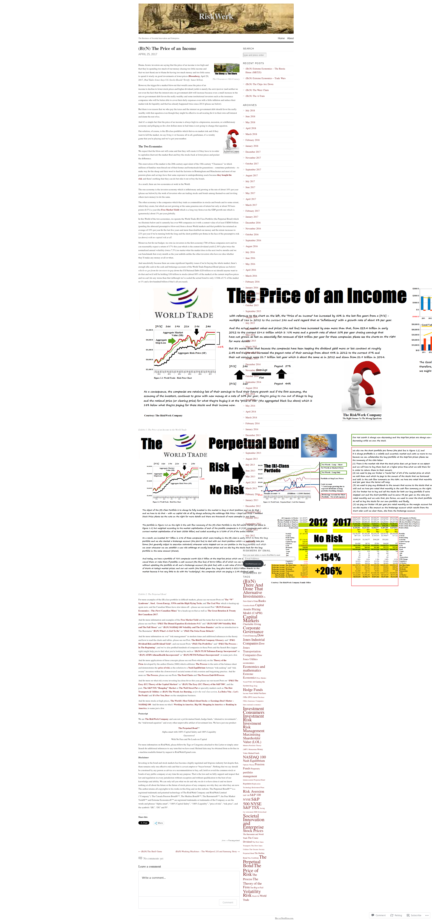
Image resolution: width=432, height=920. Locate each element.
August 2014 (252, 387)
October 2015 (252, 305)
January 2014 (252, 429)
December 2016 (253, 222)
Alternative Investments (253, 594)
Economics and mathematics (254, 668)
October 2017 (252, 163)
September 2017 (253, 169)
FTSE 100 (251, 682)
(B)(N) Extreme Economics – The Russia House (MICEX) (265, 70)
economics (248, 662)
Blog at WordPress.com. (284, 918)
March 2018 (251, 134)
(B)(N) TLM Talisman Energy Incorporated (215, 651)
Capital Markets (251, 618)
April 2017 (251, 199)
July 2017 (250, 181)
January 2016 (252, 287)
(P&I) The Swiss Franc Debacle (199, 630)
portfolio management (250, 774)
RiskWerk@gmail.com (253, 564)
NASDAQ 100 (254, 757)
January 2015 (252, 358)
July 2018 (250, 110)
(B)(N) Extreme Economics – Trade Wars (266, 78)
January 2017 (252, 216)
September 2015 (253, 311)
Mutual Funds (253, 753)
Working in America (183, 704)
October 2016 (252, 234)
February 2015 (253, 352)
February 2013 (253, 494)
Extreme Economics (249, 675)
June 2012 (250, 541)
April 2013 (251, 482)
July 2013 (250, 464)
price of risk (164, 667)
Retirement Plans (258, 787)
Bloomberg (194, 76)
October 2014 (252, 376)
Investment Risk (253, 718)
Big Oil (198, 704)
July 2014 (250, 393)
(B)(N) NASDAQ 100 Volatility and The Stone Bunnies (188, 627)
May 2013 (250, 476)
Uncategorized (234, 840)
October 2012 (252, 517)
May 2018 (250, 122)
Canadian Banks (249, 605)
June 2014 (250, 399)
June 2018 (250, 116)
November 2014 (253, 370)
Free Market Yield (170, 209)
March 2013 (251, 488)
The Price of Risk (252, 869)
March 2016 (251, 275)
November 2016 (253, 228)
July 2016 (250, 252)
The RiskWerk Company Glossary (207, 640)
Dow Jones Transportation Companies (254, 649)
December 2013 (253, 435)
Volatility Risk (252, 893)
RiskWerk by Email (257, 550)
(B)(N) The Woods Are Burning (177, 691)
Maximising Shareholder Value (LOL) (252, 738)
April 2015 (251, 340)
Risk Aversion (253, 791)
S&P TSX (251, 807)
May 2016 (250, 264)
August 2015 (252, 317)
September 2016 (253, 240)
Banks (262, 601)
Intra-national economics (252, 704)
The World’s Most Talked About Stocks (188, 700)
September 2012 (253, 523)
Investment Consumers (253, 710)
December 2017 (253, 151)
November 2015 (253, 299)
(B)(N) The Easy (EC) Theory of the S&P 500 (203, 684)
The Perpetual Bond (187, 728)
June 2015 (250, 328)
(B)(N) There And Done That (253, 585)
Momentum (253, 749)
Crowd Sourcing (250, 635)
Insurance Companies (256, 701)
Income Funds (248, 693)
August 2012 (252, 529)
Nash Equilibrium (196, 667)
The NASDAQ (253, 858)
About (290, 38)
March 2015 (251, 346)
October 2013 (252, 447)
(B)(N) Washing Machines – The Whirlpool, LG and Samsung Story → (208, 851)
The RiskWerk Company (157, 718)
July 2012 (250, 535)
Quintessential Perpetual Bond (254, 780)
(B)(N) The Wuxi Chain (257, 90)
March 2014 (251, 417)
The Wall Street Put (188, 687)
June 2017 (250, 187)
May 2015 (250, 334)
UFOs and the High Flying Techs (186, 603)
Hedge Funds (253, 689)
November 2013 (253, 441)
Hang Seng (253, 686)
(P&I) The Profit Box (202, 643)
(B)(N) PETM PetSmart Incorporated (201, 654)
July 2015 (250, 323)
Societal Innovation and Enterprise (253, 821)
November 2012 (253, 511)
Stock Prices (253, 830)
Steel (152, 603)
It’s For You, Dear (161, 695)
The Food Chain (185, 675)
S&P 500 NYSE (252, 801)
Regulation (247, 783)
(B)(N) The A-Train (255, 95)
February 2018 (253, 140)
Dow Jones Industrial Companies (254, 639)
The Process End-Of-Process (210, 675)
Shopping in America (213, 704)
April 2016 (251, 269)
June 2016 (250, 258)
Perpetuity (255, 768)
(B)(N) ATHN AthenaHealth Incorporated (159, 654)
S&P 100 (246, 795)
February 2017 (253, 210)
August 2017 (252, 175)
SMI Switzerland (260, 812)
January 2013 (252, 500)
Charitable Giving (252, 624)
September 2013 (253, 452)
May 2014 (250, 405)
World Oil (255, 896)
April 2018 (251, 128)
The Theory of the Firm (252, 882)
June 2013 (250, 470)
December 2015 (253, 293)
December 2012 (253, 506)
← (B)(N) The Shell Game (150, 851)
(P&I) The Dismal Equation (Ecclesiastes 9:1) (179, 623)
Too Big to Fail (256, 887)
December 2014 (253, 364)
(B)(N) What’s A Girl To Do (166, 630)
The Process (201, 663)
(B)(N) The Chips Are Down (259, 84)
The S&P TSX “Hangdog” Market (159, 687)
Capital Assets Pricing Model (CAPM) (253, 609)
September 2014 (253, 382)
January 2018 (252, 145)
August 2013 (252, 458)
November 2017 (253, 157)
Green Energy (163, 603)
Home (281, 38)
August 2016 (252, 246)
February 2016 (253, 281)
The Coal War (213, 603)
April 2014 (251, 411)
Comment (228, 902)
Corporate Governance (253, 629)
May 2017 (250, 193)
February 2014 (253, 423)
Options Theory (248, 764)
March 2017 (251, 204)
